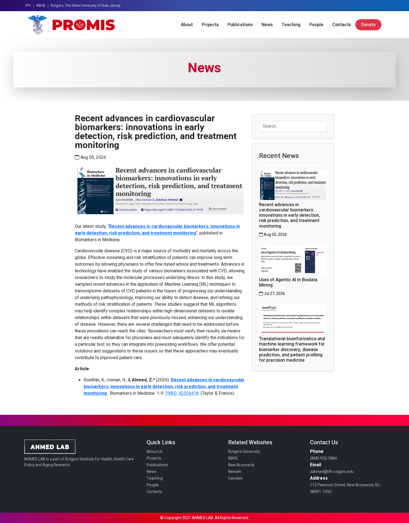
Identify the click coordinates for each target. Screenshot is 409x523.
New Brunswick (241, 465)
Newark (234, 472)
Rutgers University (244, 452)
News (267, 24)
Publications (240, 24)
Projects (210, 24)
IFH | (29, 5)
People (316, 24)
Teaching (291, 24)
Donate (368, 24)
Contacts (341, 24)
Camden (235, 478)
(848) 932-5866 (323, 458)
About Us (155, 452)
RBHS (233, 458)
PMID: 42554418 (182, 393)
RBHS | (42, 5)
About (187, 24)
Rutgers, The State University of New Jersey (85, 5)
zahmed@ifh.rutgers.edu (332, 472)
